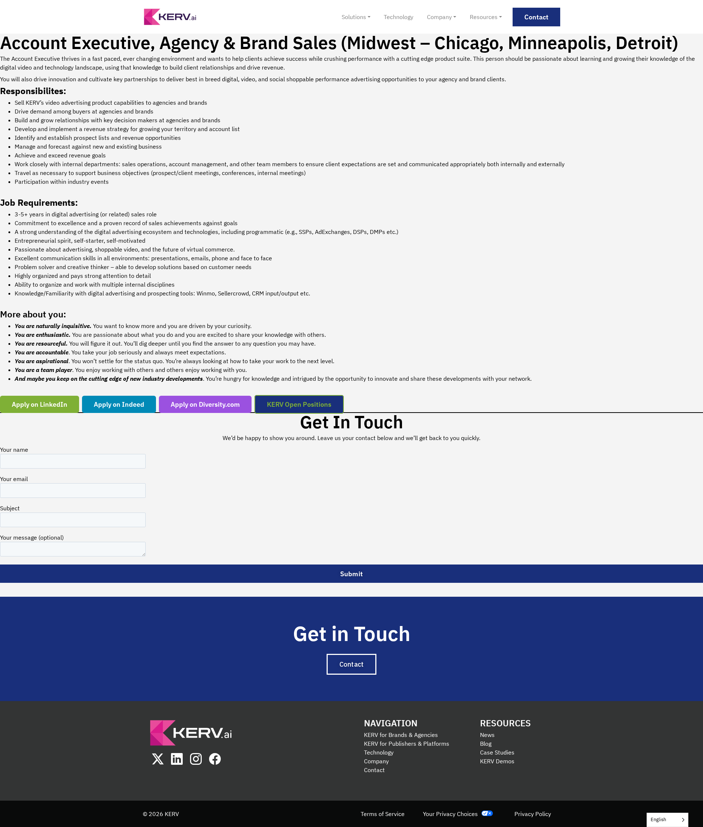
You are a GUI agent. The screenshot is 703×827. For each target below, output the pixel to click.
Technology (379, 752)
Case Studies (497, 752)
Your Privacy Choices (450, 813)
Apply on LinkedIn (39, 404)
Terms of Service (383, 813)
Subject (10, 508)
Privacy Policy (532, 813)
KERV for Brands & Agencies (401, 734)
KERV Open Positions (299, 404)
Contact (374, 770)
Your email (14, 479)
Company (376, 761)
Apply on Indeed (119, 404)
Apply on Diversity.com (205, 404)
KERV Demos (497, 761)
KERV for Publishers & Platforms (406, 743)
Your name (14, 449)
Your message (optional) (32, 537)
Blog (485, 743)
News (487, 734)
